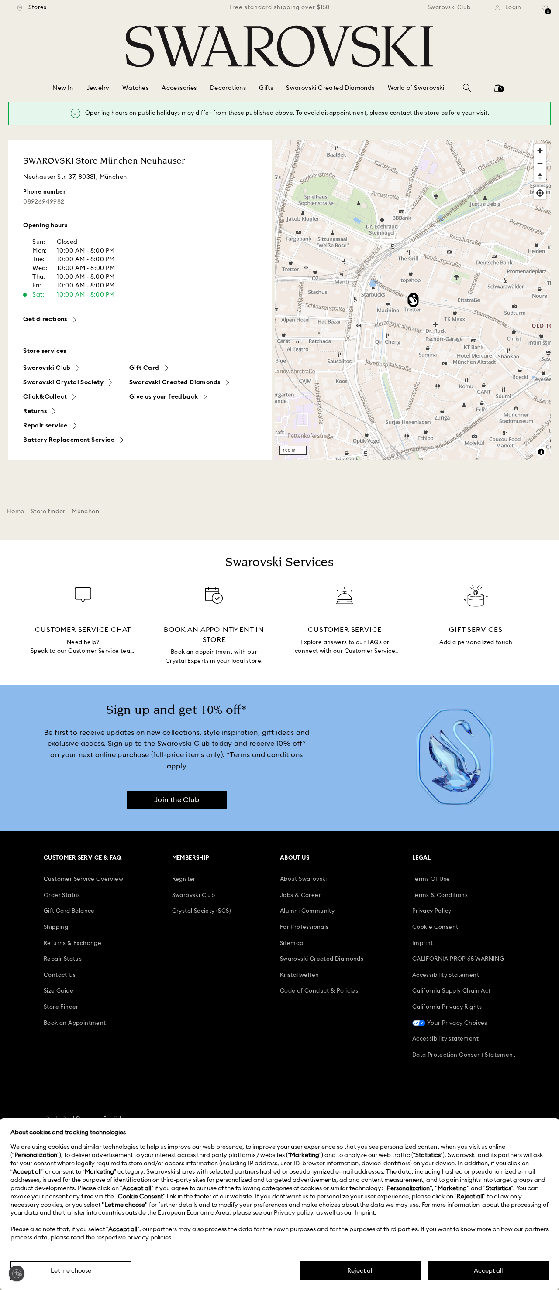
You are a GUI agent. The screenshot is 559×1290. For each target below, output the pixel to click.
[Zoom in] (540, 150)
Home (15, 511)
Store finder (48, 511)
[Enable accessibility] (16, 1273)
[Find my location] (540, 193)
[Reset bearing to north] (540, 176)
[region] (279, 7)
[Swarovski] (279, 46)
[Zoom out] (540, 163)
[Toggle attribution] (541, 452)
